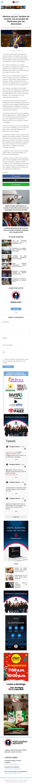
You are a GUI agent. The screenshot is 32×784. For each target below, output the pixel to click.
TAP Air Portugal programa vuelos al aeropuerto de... (19, 242)
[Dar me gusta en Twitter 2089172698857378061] (12, 511)
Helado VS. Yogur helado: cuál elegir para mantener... (21, 569)
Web (3, 352)
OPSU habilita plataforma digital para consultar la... (19, 265)
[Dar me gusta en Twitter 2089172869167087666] (12, 459)
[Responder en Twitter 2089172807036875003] (6, 477)
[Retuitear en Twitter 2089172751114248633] (9, 493)
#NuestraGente (10, 452)
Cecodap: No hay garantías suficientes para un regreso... (19, 257)
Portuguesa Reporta (14, 446)
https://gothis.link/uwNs (12, 475)
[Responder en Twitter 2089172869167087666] (6, 459)
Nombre (5, 338)
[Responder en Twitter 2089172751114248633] (6, 493)
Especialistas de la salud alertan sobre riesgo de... (21, 577)
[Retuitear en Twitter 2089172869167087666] (9, 459)
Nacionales (16, 14)
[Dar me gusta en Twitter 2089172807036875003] (12, 477)
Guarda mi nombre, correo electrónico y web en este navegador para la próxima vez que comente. (15, 361)
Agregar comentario (16, 27)
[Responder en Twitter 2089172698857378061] (6, 511)
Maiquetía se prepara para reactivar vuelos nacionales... (19, 249)
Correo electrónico (7, 345)
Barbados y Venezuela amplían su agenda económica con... (19, 272)
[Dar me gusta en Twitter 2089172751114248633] (12, 493)
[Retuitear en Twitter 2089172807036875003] (9, 477)
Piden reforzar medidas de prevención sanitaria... (21, 585)
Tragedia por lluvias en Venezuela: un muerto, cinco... (19, 280)
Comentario (5, 322)
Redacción (27, 27)
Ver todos (16, 309)
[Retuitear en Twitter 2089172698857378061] (9, 511)
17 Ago (22, 446)
